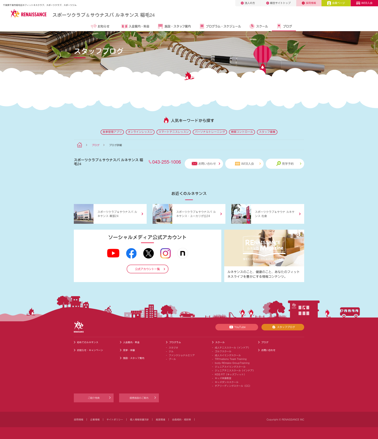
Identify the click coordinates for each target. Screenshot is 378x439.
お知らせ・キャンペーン (90, 350)
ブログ (287, 26)
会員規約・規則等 (181, 419)
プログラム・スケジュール (223, 26)
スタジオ (173, 347)
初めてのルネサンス (87, 342)
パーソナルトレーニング (210, 131)
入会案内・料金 (139, 26)
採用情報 (311, 3)
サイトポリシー (115, 419)
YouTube (240, 327)
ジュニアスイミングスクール (230, 366)
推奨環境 (160, 419)
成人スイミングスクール (228, 355)
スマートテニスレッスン (173, 131)
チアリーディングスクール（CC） (233, 386)
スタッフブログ (286, 327)
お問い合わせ (207, 163)
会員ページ (338, 3)
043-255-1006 (166, 161)
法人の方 (250, 3)
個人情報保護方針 (139, 419)
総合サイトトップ (280, 3)
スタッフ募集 (267, 131)
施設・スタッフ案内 (178, 26)
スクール (262, 26)
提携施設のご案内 (139, 398)
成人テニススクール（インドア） (232, 347)
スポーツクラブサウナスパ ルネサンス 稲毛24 (103, 14)
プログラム (175, 342)
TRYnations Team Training (231, 359)
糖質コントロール (242, 131)
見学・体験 (129, 350)
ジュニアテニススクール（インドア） (235, 370)
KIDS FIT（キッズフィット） (230, 374)
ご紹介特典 (94, 398)
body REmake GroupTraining (232, 363)
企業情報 (95, 419)
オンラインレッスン (140, 131)
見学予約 (288, 163)
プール (172, 359)
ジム (171, 351)
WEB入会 (366, 3)
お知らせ (103, 26)
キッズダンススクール (226, 382)
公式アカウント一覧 (147, 269)
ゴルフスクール (223, 351)
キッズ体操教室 (223, 378)
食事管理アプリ (112, 131)
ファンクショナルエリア (182, 355)
